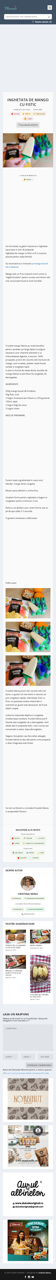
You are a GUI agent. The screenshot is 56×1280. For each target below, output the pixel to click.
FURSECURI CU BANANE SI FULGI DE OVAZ (16, 946)
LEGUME (27, 838)
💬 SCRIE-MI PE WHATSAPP (35, 909)
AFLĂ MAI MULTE (18, 909)
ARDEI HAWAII (36, 945)
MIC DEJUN (17, 852)
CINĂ (40, 852)
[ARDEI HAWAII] (40, 936)
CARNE (15, 843)
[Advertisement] (28, 58)
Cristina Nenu (26, 109)
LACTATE (40, 838)
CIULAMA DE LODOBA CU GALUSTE (39, 996)
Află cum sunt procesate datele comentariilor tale (26, 1073)
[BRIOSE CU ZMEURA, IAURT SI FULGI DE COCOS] (16, 962)
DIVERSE (34, 858)
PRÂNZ (30, 852)
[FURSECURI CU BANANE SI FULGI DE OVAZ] (16, 936)
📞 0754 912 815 (28, 914)
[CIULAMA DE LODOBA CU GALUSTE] (40, 974)
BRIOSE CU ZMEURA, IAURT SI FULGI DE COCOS (14, 973)
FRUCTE (15, 838)
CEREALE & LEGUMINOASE (33, 843)
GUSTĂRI (21, 858)
